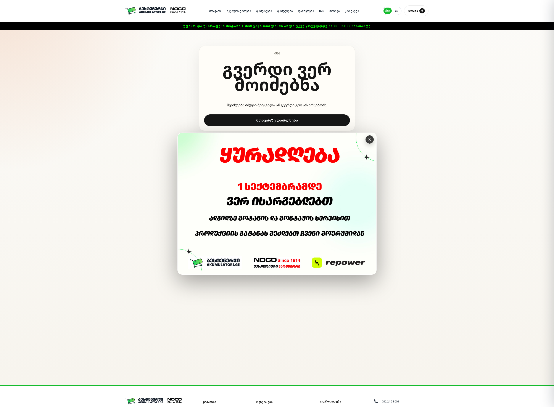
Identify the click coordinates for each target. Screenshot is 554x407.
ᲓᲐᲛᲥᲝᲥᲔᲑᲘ (264, 11)
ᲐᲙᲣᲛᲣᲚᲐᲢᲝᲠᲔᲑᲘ (239, 11)
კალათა (415, 10)
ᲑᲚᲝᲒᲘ (334, 11)
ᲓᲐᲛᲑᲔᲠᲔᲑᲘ (306, 11)
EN (396, 11)
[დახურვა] (370, 139)
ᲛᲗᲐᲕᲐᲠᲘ (215, 11)
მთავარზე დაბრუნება (277, 120)
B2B (321, 11)
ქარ (387, 10)
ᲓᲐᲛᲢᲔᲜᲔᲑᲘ (285, 11)
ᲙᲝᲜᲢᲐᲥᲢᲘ (352, 11)
